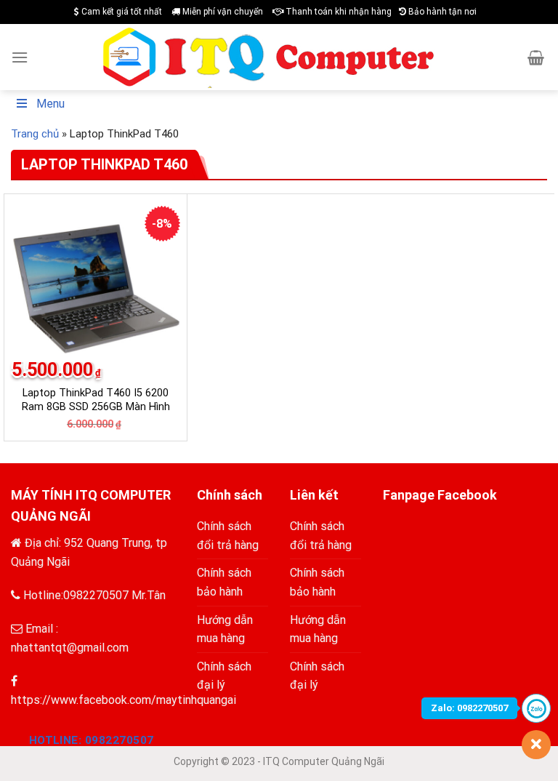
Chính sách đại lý (224, 676)
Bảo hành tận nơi (441, 12)
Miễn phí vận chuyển (221, 12)
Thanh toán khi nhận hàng (337, 12)
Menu (50, 104)
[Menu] (19, 57)
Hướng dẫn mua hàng (225, 629)
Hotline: (91, 740)
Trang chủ (35, 133)
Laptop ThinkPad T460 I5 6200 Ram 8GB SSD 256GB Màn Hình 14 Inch (96, 406)
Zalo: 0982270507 (469, 707)
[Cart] (535, 57)
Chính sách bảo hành (224, 582)
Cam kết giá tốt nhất (120, 12)
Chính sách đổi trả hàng (228, 535)
